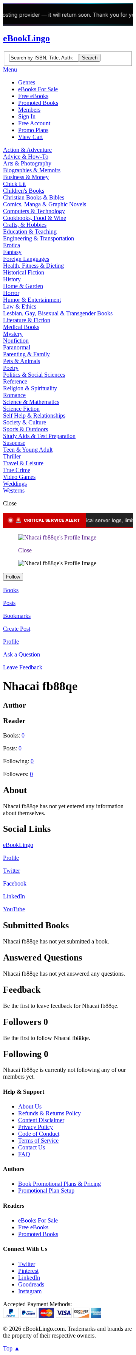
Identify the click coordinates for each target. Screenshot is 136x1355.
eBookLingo (26, 38)
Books (11, 590)
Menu (10, 69)
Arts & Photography (27, 163)
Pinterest (28, 1271)
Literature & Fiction (26, 320)
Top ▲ (11, 1348)
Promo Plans (33, 130)
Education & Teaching (30, 231)
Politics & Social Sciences (34, 374)
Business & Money (26, 177)
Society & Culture (24, 422)
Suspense (14, 443)
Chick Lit (14, 184)
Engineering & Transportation (38, 238)
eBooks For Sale (38, 89)
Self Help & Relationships (34, 415)
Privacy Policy (35, 1127)
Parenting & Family (26, 354)
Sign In (27, 116)
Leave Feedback (22, 667)
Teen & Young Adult (28, 449)
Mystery (13, 334)
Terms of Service (38, 1140)
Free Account (34, 123)
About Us (30, 1106)
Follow (13, 577)
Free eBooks (33, 96)
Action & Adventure (27, 150)
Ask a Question (21, 654)
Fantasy (12, 252)
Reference (15, 381)
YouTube (14, 909)
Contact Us (31, 1147)
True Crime (16, 470)
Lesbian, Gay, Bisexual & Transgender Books (58, 313)
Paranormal (16, 347)
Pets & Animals (21, 361)
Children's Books (23, 190)
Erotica (11, 245)
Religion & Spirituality (30, 388)
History (12, 279)
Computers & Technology (34, 211)
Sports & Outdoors (25, 429)
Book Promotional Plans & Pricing (59, 1183)
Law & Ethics (19, 306)
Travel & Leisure (23, 463)
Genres (26, 82)
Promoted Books (38, 103)
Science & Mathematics (31, 402)
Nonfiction (16, 340)
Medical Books (21, 327)
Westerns (14, 490)
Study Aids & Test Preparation (39, 436)
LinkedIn (14, 896)
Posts (9, 603)
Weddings (15, 483)
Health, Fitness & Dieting (33, 265)
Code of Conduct (38, 1133)
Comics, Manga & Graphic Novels (44, 204)
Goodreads (31, 1284)
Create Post (16, 628)
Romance (14, 395)
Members (29, 109)
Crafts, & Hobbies (24, 224)
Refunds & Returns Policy (49, 1113)
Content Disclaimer (41, 1120)
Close (25, 550)
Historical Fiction (23, 272)
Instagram (30, 1291)
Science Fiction (21, 408)
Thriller (12, 456)
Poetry (11, 368)
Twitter (11, 870)
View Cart (30, 137)
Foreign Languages (26, 259)
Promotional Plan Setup (46, 1190)
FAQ (24, 1154)
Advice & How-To (25, 156)
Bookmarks (17, 616)
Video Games (19, 477)
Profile (11, 641)
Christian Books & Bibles (33, 197)
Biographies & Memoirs (31, 170)
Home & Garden (23, 286)
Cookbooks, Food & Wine (34, 218)
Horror (11, 293)
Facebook (14, 883)
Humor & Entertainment (32, 299)
